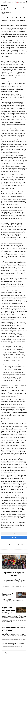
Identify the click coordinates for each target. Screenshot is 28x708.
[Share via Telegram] (16, 17)
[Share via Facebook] (3, 17)
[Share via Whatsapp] (12, 17)
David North (9, 12)
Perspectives (4, 544)
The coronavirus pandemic (14, 544)
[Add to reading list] (25, 17)
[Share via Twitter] (7, 17)
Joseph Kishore (3, 12)
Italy (22, 544)
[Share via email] (20, 17)
